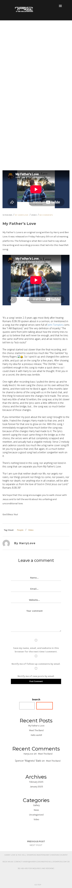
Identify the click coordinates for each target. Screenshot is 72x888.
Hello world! (36, 735)
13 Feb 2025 (8, 215)
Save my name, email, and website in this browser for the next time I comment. (36, 649)
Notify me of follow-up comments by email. (36, 663)
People (20, 530)
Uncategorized (36, 814)
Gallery (36, 805)
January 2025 (36, 786)
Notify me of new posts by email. (36, 676)
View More (35, 100)
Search (36, 699)
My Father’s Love (36, 725)
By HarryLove (22, 215)
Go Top (37, 885)
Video (34, 215)
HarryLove (28, 754)
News (36, 810)
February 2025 (36, 782)
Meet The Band (36, 730)
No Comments (46, 215)
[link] (56, 324)
